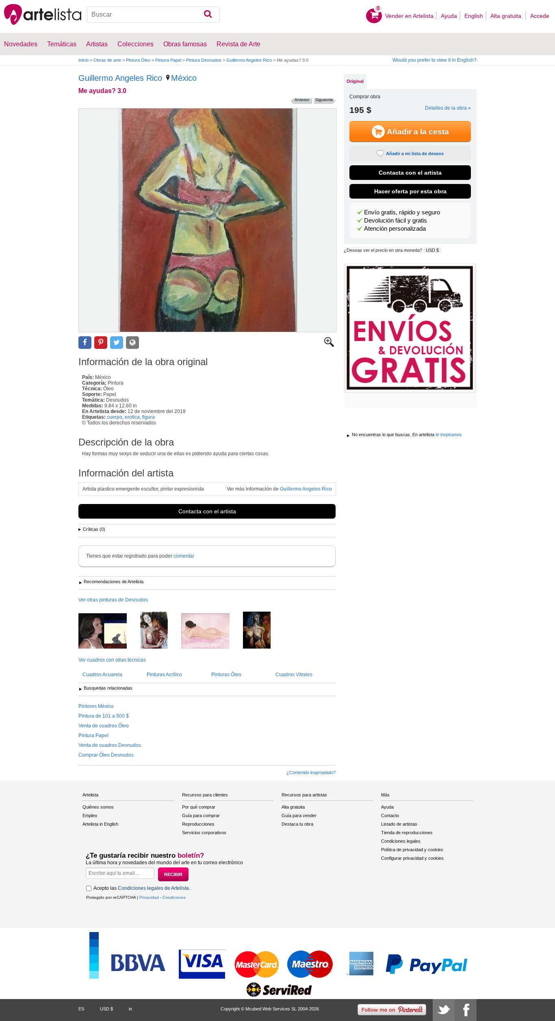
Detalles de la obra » (448, 108)
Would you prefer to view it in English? (434, 60)
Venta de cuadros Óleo (103, 726)
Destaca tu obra (297, 824)
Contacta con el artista (207, 511)
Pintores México (96, 706)
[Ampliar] (329, 345)
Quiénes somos (98, 807)
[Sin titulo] (263, 631)
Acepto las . (141, 888)
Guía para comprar (201, 815)
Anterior (302, 99)
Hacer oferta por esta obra (410, 191)
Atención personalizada (395, 228)
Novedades (20, 44)
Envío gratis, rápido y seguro (402, 212)
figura (148, 417)
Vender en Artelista (409, 16)
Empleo (89, 815)
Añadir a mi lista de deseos (415, 153)
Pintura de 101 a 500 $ (103, 716)
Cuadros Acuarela (102, 674)
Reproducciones (198, 824)
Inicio (83, 60)
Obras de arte (107, 60)
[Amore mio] (160, 631)
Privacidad (149, 897)
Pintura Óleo (138, 60)
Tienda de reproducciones (407, 832)
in (130, 1008)
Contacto (390, 815)
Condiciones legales (401, 841)
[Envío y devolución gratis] (410, 328)
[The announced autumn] (108, 631)
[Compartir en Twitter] (116, 342)
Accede (539, 16)
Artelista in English (100, 824)
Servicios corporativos (204, 832)
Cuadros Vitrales (293, 674)
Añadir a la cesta (418, 132)
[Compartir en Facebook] (84, 342)
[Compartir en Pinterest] (100, 342)
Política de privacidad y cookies (412, 849)
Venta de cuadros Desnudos (109, 745)
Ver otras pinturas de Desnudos (113, 600)
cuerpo (114, 417)
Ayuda (449, 16)
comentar (183, 556)
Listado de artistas (399, 824)
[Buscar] (208, 14)
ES (81, 1008)
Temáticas (61, 44)
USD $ (432, 250)
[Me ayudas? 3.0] (207, 220)
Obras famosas (185, 44)
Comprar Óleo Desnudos (106, 755)
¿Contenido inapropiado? (311, 772)
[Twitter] (444, 1010)
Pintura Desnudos (203, 60)
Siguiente (324, 99)
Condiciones (174, 897)
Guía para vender (299, 815)
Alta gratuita (506, 16)
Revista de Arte (238, 44)
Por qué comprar (198, 807)
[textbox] (153, 14)
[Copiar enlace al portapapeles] (132, 342)
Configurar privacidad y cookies (412, 858)
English (473, 16)
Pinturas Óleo (226, 674)
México (184, 78)
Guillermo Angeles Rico (249, 60)
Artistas (97, 44)
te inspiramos (449, 434)
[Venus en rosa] (211, 631)
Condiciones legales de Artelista (153, 888)
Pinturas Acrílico (164, 674)
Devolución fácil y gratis (395, 220)
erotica (132, 417)
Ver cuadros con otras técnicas (112, 660)
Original (355, 81)
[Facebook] (466, 1010)
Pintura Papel (168, 60)
